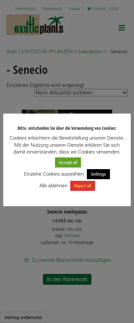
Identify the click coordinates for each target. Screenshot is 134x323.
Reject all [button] (82, 185)
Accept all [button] (68, 162)
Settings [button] (98, 174)
